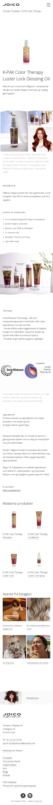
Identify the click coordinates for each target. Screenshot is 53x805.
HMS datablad (9, 782)
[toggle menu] (48, 5)
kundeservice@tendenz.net (22, 743)
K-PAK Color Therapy (31, 11)
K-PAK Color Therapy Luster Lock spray (38, 574)
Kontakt (6, 775)
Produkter (15, 11)
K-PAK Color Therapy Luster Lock (13, 574)
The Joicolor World (11, 761)
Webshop (7, 750)
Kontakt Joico (32, 698)
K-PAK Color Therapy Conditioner (38, 535)
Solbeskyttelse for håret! (37, 663)
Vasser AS (38, 801)
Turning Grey (8, 663)
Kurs (5, 768)
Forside (6, 11)
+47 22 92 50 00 (14, 739)
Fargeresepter (9, 764)
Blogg (5, 771)
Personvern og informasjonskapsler (19, 785)
